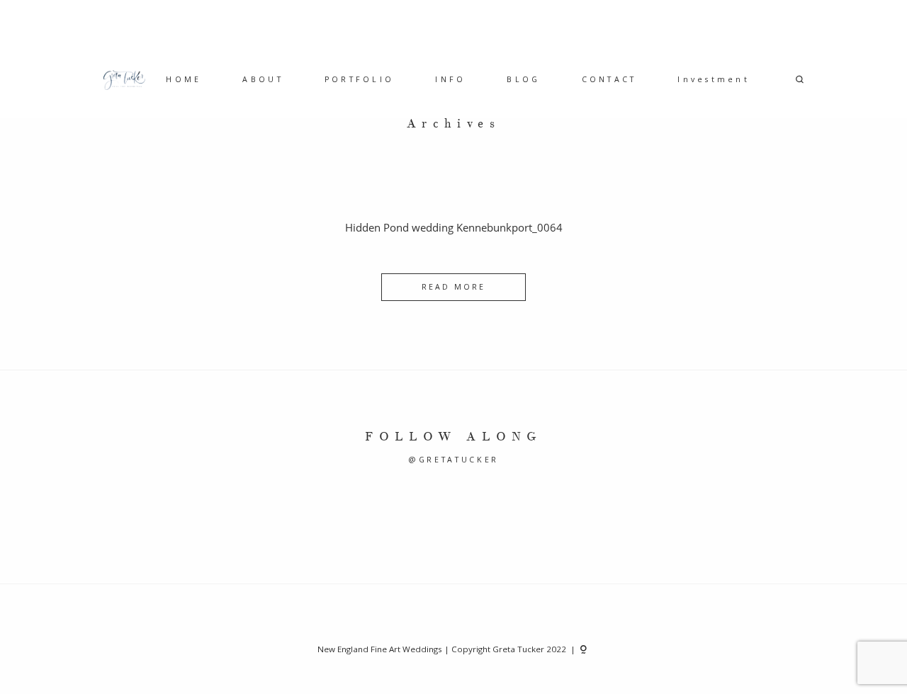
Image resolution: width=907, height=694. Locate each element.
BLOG (523, 79)
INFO (450, 79)
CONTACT (609, 79)
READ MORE (453, 287)
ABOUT (262, 79)
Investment (713, 79)
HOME (183, 79)
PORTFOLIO (359, 79)
